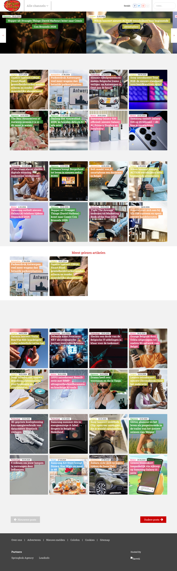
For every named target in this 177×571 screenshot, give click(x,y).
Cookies (90, 540)
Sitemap (105, 540)
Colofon (75, 540)
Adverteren (34, 540)
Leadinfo (44, 557)
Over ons (16, 540)
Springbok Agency (22, 557)
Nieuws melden (55, 540)
